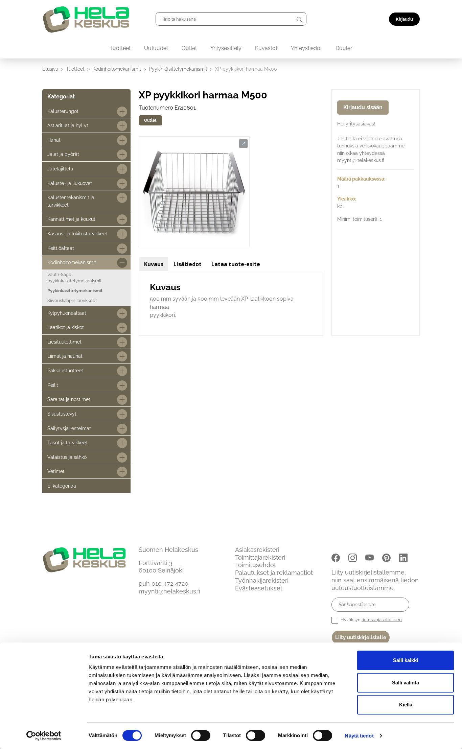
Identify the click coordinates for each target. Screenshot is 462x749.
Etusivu (50, 69)
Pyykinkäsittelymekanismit (178, 69)
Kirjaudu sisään (363, 107)
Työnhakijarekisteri (261, 580)
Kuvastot (266, 48)
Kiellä (405, 704)
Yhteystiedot (306, 48)
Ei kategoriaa (61, 486)
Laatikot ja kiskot (65, 327)
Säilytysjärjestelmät (69, 428)
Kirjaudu (404, 19)
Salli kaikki (405, 660)
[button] (243, 143)
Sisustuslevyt (61, 414)
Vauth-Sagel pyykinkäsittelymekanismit (74, 277)
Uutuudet (156, 48)
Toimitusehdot (255, 564)
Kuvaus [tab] (153, 264)
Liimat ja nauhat (65, 356)
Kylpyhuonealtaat (66, 313)
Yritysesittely (225, 48)
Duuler (344, 48)
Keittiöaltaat (60, 248)
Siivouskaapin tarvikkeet (72, 300)
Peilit (52, 385)
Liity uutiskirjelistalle (360, 637)
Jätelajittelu (60, 168)
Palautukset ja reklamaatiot (274, 572)
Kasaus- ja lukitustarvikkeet (77, 233)
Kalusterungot (62, 111)
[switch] (200, 735)
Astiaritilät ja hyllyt (67, 125)
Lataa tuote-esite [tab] (235, 264)
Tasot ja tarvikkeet (67, 442)
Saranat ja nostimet (68, 399)
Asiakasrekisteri (257, 549)
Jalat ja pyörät (63, 154)
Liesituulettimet (64, 342)
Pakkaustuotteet (65, 370)
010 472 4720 (170, 583)
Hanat (54, 140)
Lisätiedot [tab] (188, 264)
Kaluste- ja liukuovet (69, 183)
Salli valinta (405, 682)
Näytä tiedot (359, 736)
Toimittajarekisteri (260, 557)
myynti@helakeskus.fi (169, 591)
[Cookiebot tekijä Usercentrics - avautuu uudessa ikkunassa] (43, 736)
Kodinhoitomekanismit (116, 69)
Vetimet (56, 471)
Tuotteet (120, 48)
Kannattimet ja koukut (71, 219)
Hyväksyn (371, 619)
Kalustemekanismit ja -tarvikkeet (72, 201)
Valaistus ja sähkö (67, 457)
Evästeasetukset (258, 588)
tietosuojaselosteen (382, 619)
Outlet (189, 48)
